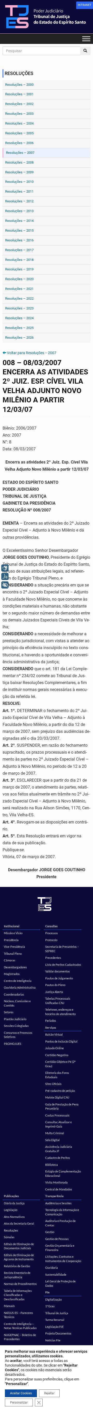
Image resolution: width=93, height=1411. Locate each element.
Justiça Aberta (54, 991)
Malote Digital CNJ (57, 1097)
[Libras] (5, 568)
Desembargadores (15, 967)
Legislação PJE (54, 1326)
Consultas (51, 926)
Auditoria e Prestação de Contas (60, 1223)
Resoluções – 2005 (19, 133)
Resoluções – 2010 (19, 182)
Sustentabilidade (55, 1274)
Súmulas (9, 1237)
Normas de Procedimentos (20, 1283)
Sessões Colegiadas (16, 1025)
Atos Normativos (14, 1216)
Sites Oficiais (53, 1083)
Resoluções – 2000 (19, 85)
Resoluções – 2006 (19, 143)
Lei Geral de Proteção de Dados (60, 1283)
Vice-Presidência (14, 946)
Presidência (11, 940)
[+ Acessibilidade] (5, 585)
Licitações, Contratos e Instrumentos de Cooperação (63, 1259)
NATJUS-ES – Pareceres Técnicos (18, 1315)
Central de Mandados (58, 1189)
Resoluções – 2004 (19, 123)
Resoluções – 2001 (19, 94)
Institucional (11, 926)
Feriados (50, 1020)
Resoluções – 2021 (19, 289)
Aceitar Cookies (21, 1393)
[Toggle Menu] (86, 38)
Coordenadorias (14, 994)
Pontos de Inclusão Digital (61, 1041)
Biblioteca (51, 1164)
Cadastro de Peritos (57, 1157)
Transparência (54, 1196)
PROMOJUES (12, 1043)
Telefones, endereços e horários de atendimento (60, 1012)
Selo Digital (52, 1140)
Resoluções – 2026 (19, 337)
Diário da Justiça (14, 1203)
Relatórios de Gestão (17, 1266)
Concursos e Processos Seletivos (18, 1035)
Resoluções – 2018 (19, 260)
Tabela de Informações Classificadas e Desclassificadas (18, 1295)
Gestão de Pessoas (57, 1238)
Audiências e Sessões (58, 1203)
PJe (47, 1292)
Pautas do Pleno (55, 985)
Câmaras (9, 960)
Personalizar (19, 1402)
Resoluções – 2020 (19, 279)
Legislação (10, 1209)
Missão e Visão (13, 933)
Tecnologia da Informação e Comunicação (62, 1212)
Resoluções (11, 1230)
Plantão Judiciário (15, 1019)
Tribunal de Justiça (56, 1313)
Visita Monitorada (56, 1182)
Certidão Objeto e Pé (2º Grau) (60, 1064)
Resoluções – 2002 (19, 104)
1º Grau (50, 1306)
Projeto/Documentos (58, 1333)
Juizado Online (54, 1048)
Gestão (49, 1232)
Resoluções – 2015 (19, 230)
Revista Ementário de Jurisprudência (17, 1275)
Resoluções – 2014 (19, 221)
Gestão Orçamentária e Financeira (59, 1248)
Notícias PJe (52, 1340)
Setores (8, 1012)
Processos (51, 933)
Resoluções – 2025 (19, 328)
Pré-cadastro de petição (60, 1090)
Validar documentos (57, 971)
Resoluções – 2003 (19, 114)
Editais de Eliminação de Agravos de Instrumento (19, 1257)
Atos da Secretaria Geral (19, 1223)
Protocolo (51, 940)
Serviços (50, 1027)
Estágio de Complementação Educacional (63, 1173)
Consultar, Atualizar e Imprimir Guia (58, 1124)
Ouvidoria (51, 1267)
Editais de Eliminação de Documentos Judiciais (19, 1246)
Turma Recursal (54, 1319)
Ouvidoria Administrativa (20, 987)
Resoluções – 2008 (19, 162)
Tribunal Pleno (13, 953)
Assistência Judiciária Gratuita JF (58, 1149)
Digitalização (53, 1299)
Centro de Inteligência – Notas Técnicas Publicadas (20, 1326)
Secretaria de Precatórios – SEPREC (62, 949)
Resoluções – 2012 (19, 201)
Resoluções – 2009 (19, 172)
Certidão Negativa (56, 1055)
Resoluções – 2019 (19, 269)
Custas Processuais (57, 1115)
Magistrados (12, 974)
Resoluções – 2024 (19, 318)
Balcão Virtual (54, 1034)
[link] (84, 5)
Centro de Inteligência (18, 980)
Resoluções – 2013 (19, 211)
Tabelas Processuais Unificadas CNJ (57, 1001)
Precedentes (53, 957)
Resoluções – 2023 (19, 308)
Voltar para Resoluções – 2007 (31, 353)
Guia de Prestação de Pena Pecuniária (62, 1106)
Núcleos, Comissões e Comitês (17, 1003)
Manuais (9, 1306)
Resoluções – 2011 (19, 191)
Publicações (11, 1196)
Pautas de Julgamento (59, 978)
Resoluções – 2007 (20, 153)
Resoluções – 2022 (19, 298)
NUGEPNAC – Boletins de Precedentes (20, 1337)
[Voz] (5, 576)
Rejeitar (49, 1393)
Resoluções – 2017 (19, 250)
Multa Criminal (54, 1133)
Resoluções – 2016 (19, 240)
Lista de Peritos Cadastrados (63, 964)
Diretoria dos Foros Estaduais (57, 1075)
